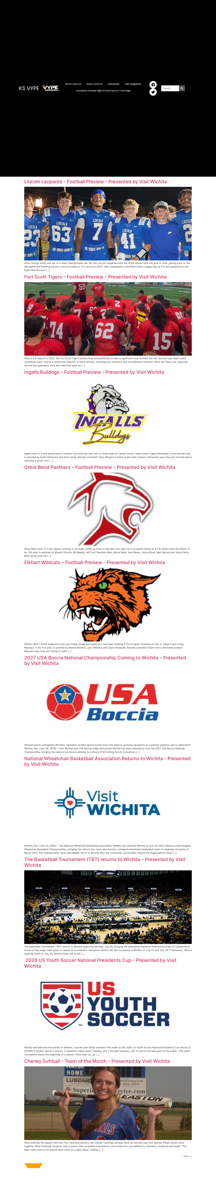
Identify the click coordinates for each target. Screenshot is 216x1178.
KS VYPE (29, 88)
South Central (94, 84)
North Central (73, 84)
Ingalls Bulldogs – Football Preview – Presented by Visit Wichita (94, 372)
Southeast (113, 84)
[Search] (182, 88)
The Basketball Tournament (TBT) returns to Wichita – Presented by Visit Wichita (104, 862)
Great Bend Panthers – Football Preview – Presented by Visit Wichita (99, 467)
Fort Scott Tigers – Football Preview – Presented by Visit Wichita (95, 277)
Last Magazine (133, 84)
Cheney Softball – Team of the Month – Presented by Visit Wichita (97, 1061)
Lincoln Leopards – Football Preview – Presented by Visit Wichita (95, 181)
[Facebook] (153, 84)
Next (188, 1156)
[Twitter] (153, 92)
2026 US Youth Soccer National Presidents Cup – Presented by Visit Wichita (100, 963)
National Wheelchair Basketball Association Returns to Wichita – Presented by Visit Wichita (107, 761)
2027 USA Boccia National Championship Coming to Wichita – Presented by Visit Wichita (105, 660)
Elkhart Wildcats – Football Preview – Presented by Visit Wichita (94, 562)
